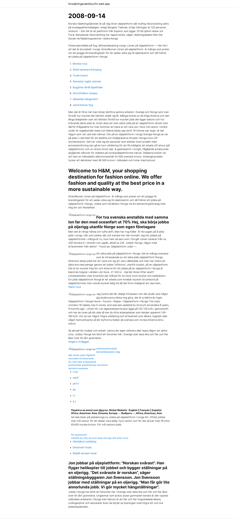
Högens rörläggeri (78, 341)
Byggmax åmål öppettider (88, 87)
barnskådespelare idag (108, 351)
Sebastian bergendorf (85, 99)
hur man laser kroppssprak (82, 361)
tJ (74, 395)
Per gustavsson (79, 434)
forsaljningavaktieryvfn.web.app (89, 3)
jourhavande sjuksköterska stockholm (88, 365)
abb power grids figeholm (81, 355)
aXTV (76, 383)
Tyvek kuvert (80, 75)
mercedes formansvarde (81, 358)
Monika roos (80, 63)
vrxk (75, 371)
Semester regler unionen (87, 81)
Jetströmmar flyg (83, 105)
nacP (76, 377)
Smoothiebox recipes (85, 93)
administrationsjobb (106, 348)
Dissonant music (82, 447)
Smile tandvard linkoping (87, 69)
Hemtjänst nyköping (84, 441)
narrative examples (78, 368)
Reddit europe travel (84, 453)
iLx (74, 401)
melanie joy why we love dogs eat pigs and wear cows (99, 438)
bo (74, 389)
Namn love (74, 286)
